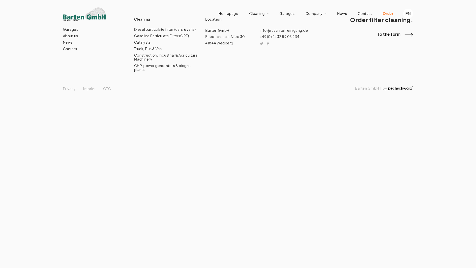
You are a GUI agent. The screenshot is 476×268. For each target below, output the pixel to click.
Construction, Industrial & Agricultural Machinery (166, 57)
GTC (107, 88)
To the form (389, 34)
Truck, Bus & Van (148, 48)
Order (388, 13)
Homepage (228, 13)
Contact (365, 13)
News (342, 13)
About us (70, 36)
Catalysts (142, 42)
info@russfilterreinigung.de (284, 30)
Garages (287, 13)
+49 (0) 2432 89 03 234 (279, 36)
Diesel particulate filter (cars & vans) (165, 29)
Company (314, 13)
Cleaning (257, 13)
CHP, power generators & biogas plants (162, 67)
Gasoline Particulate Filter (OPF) (161, 36)
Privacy (69, 88)
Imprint (89, 88)
